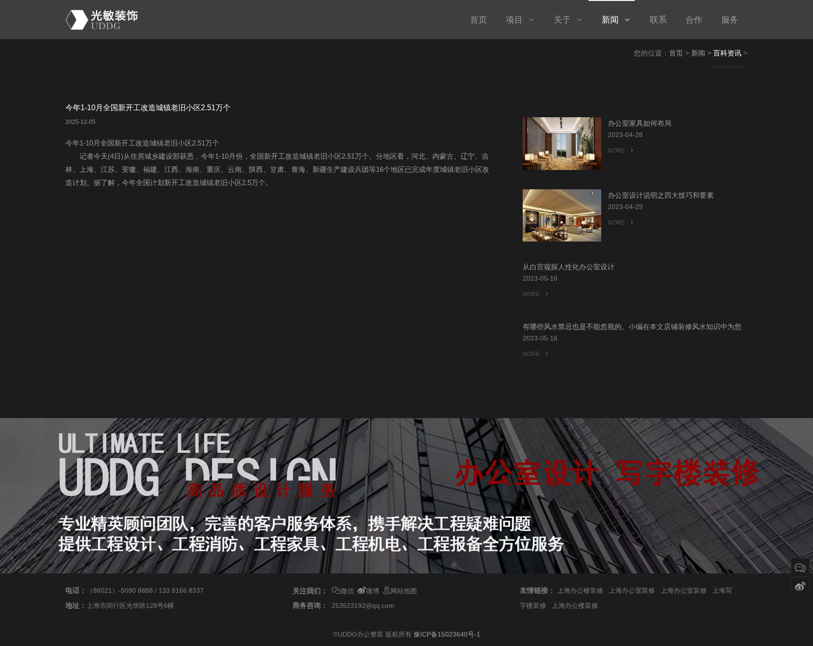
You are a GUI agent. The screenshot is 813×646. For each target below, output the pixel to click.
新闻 (698, 53)
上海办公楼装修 (580, 590)
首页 (676, 53)
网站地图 (404, 591)
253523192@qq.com (363, 605)
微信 (347, 591)
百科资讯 (727, 53)
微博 (372, 591)
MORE (617, 150)
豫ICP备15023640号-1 (447, 634)
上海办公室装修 (632, 590)
